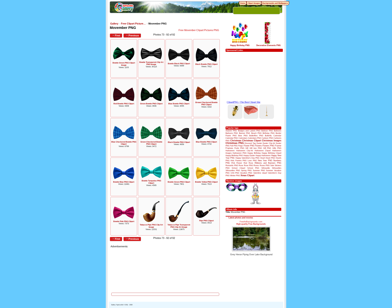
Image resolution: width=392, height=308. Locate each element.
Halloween (230, 151)
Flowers (258, 146)
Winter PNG (235, 175)
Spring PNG (246, 170)
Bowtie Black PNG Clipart (179, 64)
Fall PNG (234, 146)
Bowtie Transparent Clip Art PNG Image (151, 63)
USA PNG (235, 173)
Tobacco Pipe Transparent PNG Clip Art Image (179, 226)
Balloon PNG (267, 131)
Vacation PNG (246, 173)
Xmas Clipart (247, 175)
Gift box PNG (256, 148)
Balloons (277, 131)
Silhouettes (276, 168)
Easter (259, 143)
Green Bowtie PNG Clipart (151, 104)
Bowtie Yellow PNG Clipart (206, 182)
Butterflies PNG (256, 136)
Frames (229, 148)
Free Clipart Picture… (133, 23)
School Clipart (238, 168)
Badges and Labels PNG (249, 131)
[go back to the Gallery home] (124, 7)
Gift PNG (267, 148)
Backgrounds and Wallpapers (275, 3)
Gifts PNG (276, 148)
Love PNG (252, 161)
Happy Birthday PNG (240, 45)
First (117, 35)
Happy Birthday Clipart (271, 153)
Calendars (243, 138)
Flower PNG (249, 146)
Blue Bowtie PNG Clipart (178, 104)
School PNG (253, 168)
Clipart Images (253, 3)
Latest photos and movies (240, 218)
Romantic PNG (232, 165)
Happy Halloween (263, 155)
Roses (256, 165)
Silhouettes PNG (233, 170)
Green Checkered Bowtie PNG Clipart (151, 143)
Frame (278, 146)
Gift (246, 148)
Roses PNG (265, 165)
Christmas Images (271, 140)
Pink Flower (236, 163)
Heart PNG (270, 158)
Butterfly (268, 136)
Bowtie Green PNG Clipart (179, 182)
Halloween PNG (239, 153)
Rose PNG (248, 165)
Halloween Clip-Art (244, 151)
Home (242, 3)
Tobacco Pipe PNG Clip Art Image (151, 226)
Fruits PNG (239, 148)
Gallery (114, 23)
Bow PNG (243, 136)
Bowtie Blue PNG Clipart (123, 182)
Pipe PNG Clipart (206, 221)
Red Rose (248, 163)
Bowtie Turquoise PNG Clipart (151, 182)
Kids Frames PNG (239, 160)
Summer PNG (259, 170)
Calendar (277, 136)
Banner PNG (244, 133)
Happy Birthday (254, 153)
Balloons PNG (232, 133)
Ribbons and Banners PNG (268, 163)
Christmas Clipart (251, 140)
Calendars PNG (254, 138)
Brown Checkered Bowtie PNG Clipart (206, 103)
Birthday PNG (268, 133)
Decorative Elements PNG (268, 45)
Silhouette (265, 168)
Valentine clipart (260, 173)
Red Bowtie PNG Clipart (123, 104)
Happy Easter (249, 155)
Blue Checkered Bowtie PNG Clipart (123, 143)
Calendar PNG (232, 138)
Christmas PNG (235, 143)
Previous (133, 35)
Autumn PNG (231, 131)
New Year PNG (265, 160)
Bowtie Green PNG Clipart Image (124, 64)
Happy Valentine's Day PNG (247, 158)
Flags (240, 146)
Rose (241, 165)
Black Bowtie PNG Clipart (206, 64)
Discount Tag (250, 143)
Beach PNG (256, 133)
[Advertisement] (165, 269)
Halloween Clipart (263, 151)
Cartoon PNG (267, 138)
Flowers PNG (268, 146)
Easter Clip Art (269, 143)
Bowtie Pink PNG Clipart (123, 221)
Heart (262, 158)
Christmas (235, 140)
